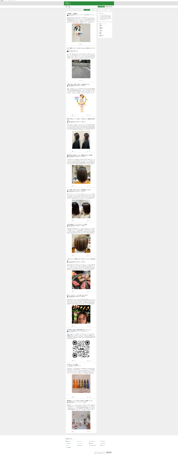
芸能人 (93, 9)
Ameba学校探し (69, 447)
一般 (87, 9)
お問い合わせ (96, 453)
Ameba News (80, 445)
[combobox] (105, 10)
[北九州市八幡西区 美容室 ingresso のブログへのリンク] (67, 51)
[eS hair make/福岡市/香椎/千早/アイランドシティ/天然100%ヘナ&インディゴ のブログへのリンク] (67, 331)
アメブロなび (103, 445)
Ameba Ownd (69, 443)
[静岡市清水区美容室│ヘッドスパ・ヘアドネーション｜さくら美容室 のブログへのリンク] (67, 402)
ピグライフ (68, 445)
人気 (69, 6)
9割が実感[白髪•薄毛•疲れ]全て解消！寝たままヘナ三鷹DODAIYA (77, 85)
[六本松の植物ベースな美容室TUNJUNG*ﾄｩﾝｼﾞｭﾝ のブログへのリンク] (67, 366)
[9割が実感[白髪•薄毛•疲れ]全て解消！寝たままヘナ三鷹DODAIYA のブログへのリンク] (67, 86)
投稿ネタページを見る (109, 6)
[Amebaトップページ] (2, 0)
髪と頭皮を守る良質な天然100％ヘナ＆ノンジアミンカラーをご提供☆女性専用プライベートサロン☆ (81, 14)
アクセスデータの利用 (106, 453)
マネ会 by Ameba (92, 441)
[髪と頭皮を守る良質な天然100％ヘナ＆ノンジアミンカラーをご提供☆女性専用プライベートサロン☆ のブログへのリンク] (67, 15)
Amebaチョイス (69, 441)
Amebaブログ (103, 441)
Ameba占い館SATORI (93, 445)
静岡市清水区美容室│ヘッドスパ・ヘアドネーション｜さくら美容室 (77, 402)
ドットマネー (80, 441)
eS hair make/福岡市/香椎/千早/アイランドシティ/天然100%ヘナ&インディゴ (79, 331)
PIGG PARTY (91, 443)
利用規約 (100, 453)
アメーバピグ (80, 443)
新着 (66, 6)
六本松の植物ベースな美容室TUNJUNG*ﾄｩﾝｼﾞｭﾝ (75, 365)
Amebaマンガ (103, 443)
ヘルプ (111, 453)
